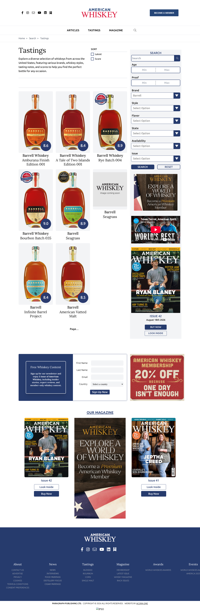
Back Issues (123, 580)
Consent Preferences (17, 587)
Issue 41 (153, 480)
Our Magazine (100, 412)
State (135, 128)
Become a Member (164, 12)
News (53, 570)
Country (83, 384)
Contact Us (18, 570)
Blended (87, 570)
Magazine (116, 30)
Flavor (135, 115)
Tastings (94, 30)
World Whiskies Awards (158, 570)
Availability (139, 140)
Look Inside (155, 333)
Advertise (17, 573)
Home (22, 38)
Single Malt (88, 580)
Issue (135, 153)
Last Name (82, 370)
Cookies (17, 580)
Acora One (142, 603)
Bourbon (88, 573)
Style (135, 103)
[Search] (177, 58)
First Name (82, 363)
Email (85, 377)
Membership (123, 570)
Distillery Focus (53, 580)
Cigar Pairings (53, 584)
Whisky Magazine (123, 577)
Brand (135, 90)
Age (134, 64)
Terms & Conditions (17, 584)
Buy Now (155, 327)
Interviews (53, 573)
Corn (88, 577)
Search (32, 38)
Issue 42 (156, 316)
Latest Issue (123, 573)
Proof (135, 77)
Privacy (18, 577)
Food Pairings (53, 577)
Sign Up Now (100, 392)
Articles (73, 30)
